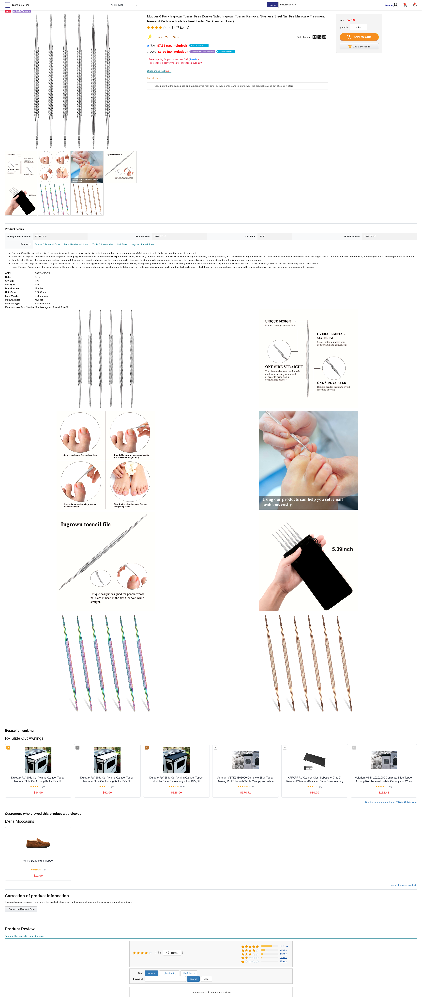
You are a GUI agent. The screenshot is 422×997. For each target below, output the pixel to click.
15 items (284, 946)
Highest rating (169, 973)
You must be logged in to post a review (25, 936)
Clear (206, 979)
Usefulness (189, 973)
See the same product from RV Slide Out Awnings (391, 802)
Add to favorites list (361, 47)
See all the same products (403, 885)
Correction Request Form (22, 909)
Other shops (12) (159, 71)
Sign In (389, 5)
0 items (283, 961)
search (272, 5)
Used (192, 51)
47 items (172, 952)
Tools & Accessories (102, 244)
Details (193, 59)
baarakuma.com (20, 4)
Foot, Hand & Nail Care (76, 244)
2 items (283, 954)
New (179, 45)
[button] (415, 4)
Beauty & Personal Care (47, 244)
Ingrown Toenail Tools (143, 244)
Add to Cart (362, 37)
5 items (283, 950)
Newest (151, 973)
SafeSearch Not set (288, 5)
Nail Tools (122, 244)
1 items (283, 957)
